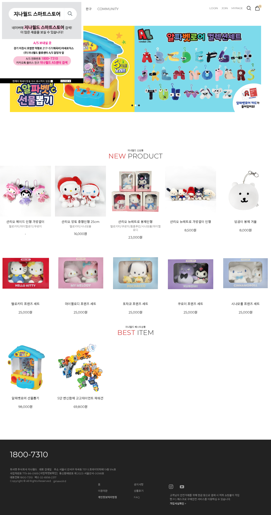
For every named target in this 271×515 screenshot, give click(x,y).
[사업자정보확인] (48, 473)
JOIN (225, 8)
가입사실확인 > (178, 503)
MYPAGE (237, 8)
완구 (89, 9)
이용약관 (103, 490)
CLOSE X (65, 81)
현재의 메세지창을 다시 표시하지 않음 (31, 81)
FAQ (137, 497)
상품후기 (138, 490)
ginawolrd (59, 481)
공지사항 (138, 484)
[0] (257, 7)
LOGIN (213, 8)
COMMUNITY (108, 9)
